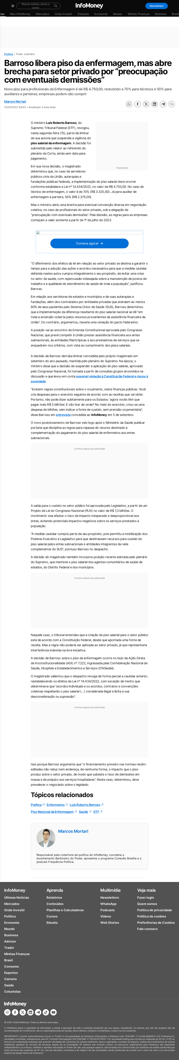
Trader (9, 947)
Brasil (8, 960)
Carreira (10, 979)
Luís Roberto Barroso (85, 805)
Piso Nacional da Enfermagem (52, 812)
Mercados (42, 14)
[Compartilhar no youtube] (53, 1012)
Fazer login (145, 897)
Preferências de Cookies (156, 922)
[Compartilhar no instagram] (7, 1012)
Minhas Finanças (138, 14)
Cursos (52, 916)
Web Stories (109, 922)
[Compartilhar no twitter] (146, 104)
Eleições (83, 14)
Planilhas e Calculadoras (65, 910)
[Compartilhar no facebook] (137, 104)
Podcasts (107, 910)
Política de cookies (151, 916)
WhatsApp (108, 904)
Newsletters (157, 5)
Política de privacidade (154, 910)
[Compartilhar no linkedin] (154, 104)
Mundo (117, 14)
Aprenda (54, 890)
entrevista (63, 415)
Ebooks (52, 922)
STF (96, 812)
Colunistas (12, 991)
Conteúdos (54, 904)
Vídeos (105, 916)
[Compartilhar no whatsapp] (129, 104)
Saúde (83, 812)
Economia (101, 14)
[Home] (89, 6)
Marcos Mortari (15, 101)
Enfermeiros (56, 805)
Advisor (10, 941)
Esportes (11, 973)
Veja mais (146, 890)
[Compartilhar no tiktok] (46, 1012)
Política (8, 54)
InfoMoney (14, 890)
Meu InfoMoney (20, 14)
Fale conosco (147, 929)
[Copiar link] (172, 104)
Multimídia (110, 890)
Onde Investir (63, 14)
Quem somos (147, 904)
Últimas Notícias (16, 897)
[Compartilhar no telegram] (163, 104)
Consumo (11, 966)
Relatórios (54, 897)
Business (160, 14)
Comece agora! (87, 243)
